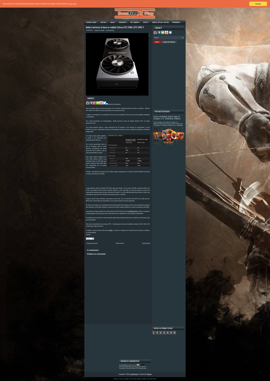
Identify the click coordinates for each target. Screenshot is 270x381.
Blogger (149, 374)
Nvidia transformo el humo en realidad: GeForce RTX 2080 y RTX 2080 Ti (115, 27)
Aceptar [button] (258, 4)
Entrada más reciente (92, 243)
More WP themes (152, 378)
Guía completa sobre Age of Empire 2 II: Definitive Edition (167, 117)
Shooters (103, 22)
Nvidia (111, 230)
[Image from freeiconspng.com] (170, 34)
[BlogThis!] (89, 239)
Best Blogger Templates (141, 378)
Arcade (113, 22)
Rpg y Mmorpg (135, 22)
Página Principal (120, 243)
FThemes (121, 378)
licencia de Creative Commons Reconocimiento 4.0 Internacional (132, 367)
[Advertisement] (124, 181)
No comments (110, 30)
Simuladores (123, 22)
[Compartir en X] (91, 239)
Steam (157, 42)
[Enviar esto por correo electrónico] (87, 239)
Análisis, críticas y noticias (160, 22)
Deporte (146, 22)
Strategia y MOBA (91, 22)
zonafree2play (134, 374)
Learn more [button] (72, 4)
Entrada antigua (146, 243)
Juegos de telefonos (169, 42)
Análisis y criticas (99, 30)
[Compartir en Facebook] (93, 239)
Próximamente (176, 22)
